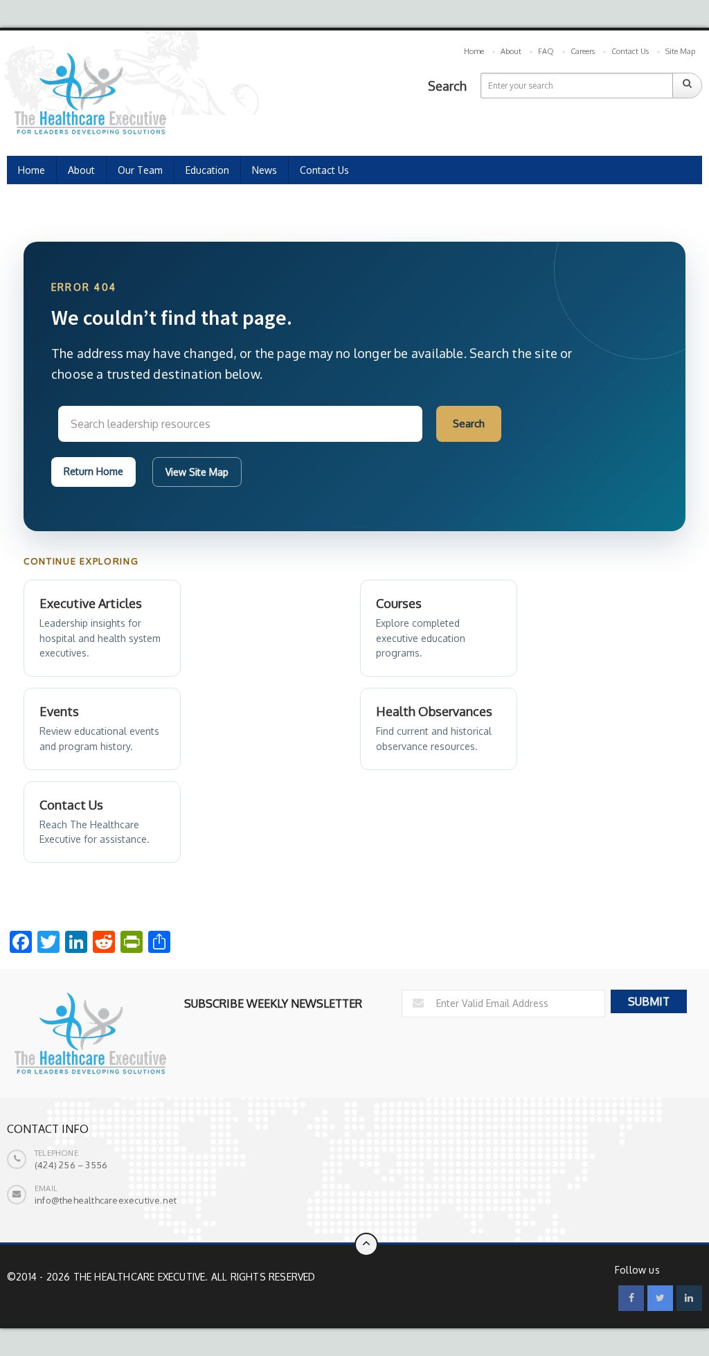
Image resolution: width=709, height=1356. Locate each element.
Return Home (93, 471)
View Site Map (196, 472)
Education (207, 170)
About (511, 51)
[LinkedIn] (689, 1298)
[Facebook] (631, 1298)
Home (474, 51)
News (264, 170)
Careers (583, 51)
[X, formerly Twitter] (660, 1298)
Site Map (680, 51)
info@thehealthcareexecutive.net (106, 1200)
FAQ (546, 51)
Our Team (140, 170)
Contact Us (630, 51)
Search (469, 423)
